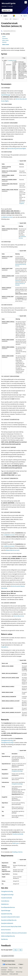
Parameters (5, 38)
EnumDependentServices (8, 907)
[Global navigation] (1, 15)
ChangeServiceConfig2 (7, 742)
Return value (5, 40)
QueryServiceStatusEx (7, 923)
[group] (14, 70)
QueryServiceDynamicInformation (10, 917)
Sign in (25, 15)
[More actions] (25, 19)
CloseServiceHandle (17, 834)
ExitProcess (16, 843)
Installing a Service (17, 852)
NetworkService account (12, 550)
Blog (20, 967)
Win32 (6, 19)
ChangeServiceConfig (7, 740)
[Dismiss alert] (26, 2)
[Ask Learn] (23, 19)
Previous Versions (13, 967)
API (10, 19)
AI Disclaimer (4, 967)
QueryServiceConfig (6, 914)
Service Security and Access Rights (16, 148)
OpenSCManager (5, 95)
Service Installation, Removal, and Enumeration (14, 933)
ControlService (5, 901)
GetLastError (4, 647)
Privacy (9, 969)
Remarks (4, 42)
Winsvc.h (15, 19)
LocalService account (9, 546)
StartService (18, 280)
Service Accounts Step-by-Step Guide (11, 926)
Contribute (3, 969)
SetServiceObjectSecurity (8, 936)
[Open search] (21, 15)
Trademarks (4, 974)
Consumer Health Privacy (7, 972)
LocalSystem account (7, 217)
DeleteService (5, 904)
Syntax (3, 36)
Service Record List (19, 616)
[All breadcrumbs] (2, 19)
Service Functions (6, 929)
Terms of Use (19, 972)
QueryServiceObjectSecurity (8, 920)
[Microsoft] (14, 16)
